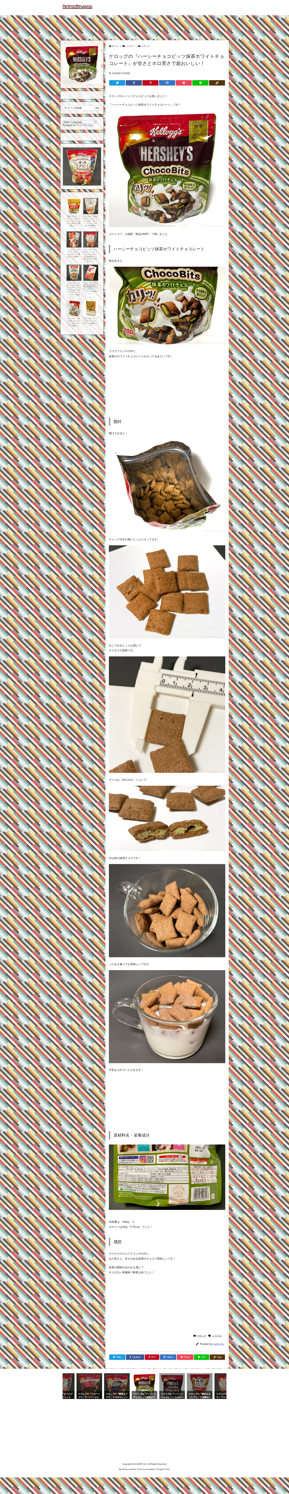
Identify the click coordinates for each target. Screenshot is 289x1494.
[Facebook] (134, 83)
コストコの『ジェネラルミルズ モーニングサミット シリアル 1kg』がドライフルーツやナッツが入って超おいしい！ (73, 290)
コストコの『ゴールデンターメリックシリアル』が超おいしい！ (90, 322)
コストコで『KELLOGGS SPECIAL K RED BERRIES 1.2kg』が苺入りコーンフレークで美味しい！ (90, 288)
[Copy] (217, 83)
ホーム (115, 46)
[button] (68, 163)
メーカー (129, 46)
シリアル (217, 1335)
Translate (88, 125)
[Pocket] (184, 83)
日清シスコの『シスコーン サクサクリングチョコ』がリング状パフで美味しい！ (73, 221)
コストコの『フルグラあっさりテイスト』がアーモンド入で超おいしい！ (73, 323)
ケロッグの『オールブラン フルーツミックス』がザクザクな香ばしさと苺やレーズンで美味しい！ (90, 255)
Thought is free (162, 1469)
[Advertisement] (144, 26)
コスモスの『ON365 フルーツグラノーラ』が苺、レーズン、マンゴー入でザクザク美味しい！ (90, 222)
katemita (219, 1344)
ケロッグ (145, 46)
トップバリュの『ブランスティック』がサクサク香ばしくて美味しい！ (73, 254)
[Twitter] (117, 83)
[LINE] (200, 83)
